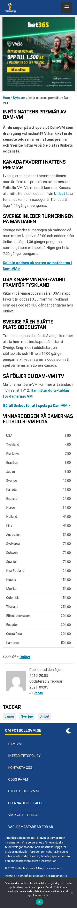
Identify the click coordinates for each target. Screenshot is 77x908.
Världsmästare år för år (30, 827)
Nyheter (19, 98)
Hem (6, 98)
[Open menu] (66, 7)
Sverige (27, 716)
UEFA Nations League (25, 803)
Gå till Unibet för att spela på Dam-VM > (36, 405)
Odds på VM (18, 779)
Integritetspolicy (24, 756)
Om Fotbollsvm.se (24, 791)
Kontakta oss (20, 768)
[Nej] (72, 893)
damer (9, 716)
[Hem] (10, 7)
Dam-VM (15, 744)
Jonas (38, 693)
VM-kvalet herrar (23, 815)
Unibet (59, 193)
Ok (39, 901)
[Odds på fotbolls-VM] (38, 54)
